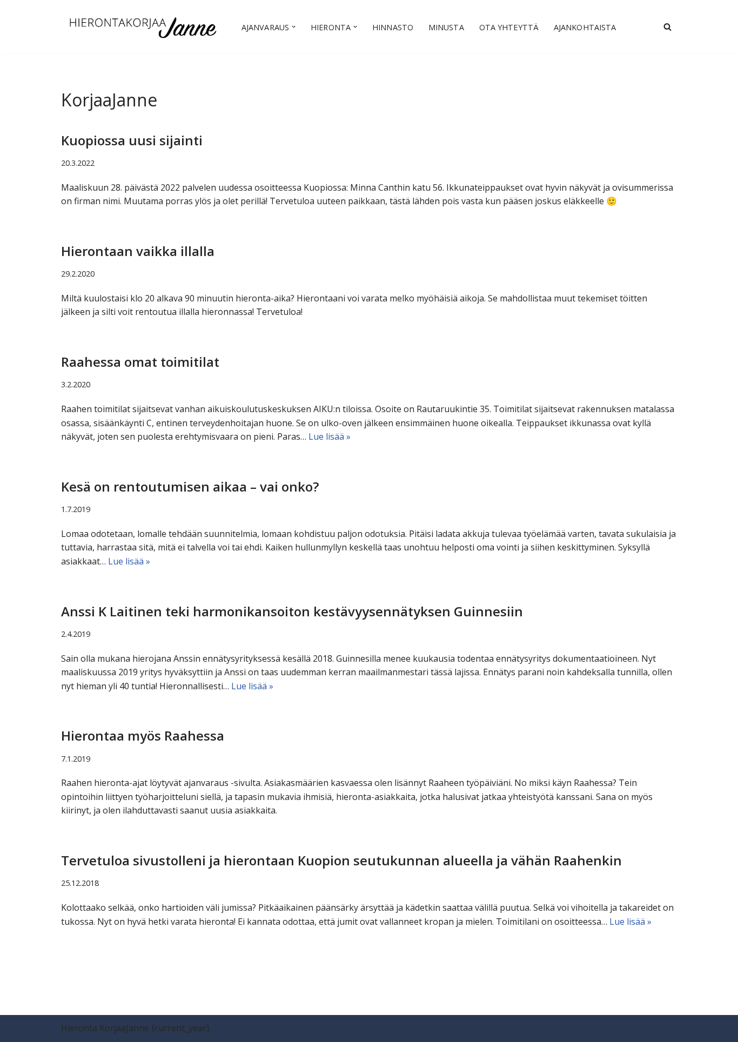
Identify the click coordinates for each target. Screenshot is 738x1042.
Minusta (446, 27)
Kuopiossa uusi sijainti (132, 140)
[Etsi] (667, 27)
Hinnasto (392, 27)
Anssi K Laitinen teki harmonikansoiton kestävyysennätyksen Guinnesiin (292, 611)
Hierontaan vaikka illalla (137, 251)
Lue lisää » (329, 436)
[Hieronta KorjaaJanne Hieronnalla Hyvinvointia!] (142, 27)
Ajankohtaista (585, 27)
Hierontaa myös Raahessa (142, 735)
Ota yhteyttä (509, 27)
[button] (294, 27)
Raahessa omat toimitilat (140, 362)
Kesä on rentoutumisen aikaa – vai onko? (190, 486)
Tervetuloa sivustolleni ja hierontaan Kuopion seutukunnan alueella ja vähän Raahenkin (341, 860)
